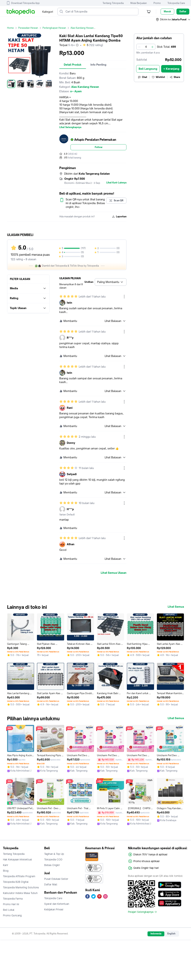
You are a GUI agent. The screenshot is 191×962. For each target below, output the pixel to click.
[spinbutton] (146, 47)
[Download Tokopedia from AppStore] (169, 894)
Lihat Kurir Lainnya (116, 182)
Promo (157, 3)
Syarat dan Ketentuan (56, 903)
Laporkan (121, 216)
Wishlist (160, 77)
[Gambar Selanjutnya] (49, 84)
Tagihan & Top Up (54, 853)
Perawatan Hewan (28, 27)
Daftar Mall (50, 884)
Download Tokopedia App (25, 3)
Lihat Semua (176, 606)
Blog (5, 870)
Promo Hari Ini (11, 904)
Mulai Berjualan (138, 3)
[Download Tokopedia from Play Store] (169, 885)
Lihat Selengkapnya (70, 127)
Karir (5, 865)
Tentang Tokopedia (113, 3)
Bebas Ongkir (52, 865)
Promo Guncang (12, 915)
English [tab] (171, 933)
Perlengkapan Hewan (54, 27)
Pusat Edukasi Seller (56, 878)
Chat (144, 77)
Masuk (167, 11)
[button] (173, 19)
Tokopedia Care (176, 3)
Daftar (182, 11)
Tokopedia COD (53, 859)
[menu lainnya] (124, 296)
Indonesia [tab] (156, 933)
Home (10, 27)
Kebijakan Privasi (53, 909)
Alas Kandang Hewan (82, 27)
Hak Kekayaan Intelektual (17, 859)
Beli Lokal (8, 909)
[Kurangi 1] (139, 47)
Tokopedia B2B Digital (16, 881)
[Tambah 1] (152, 47)
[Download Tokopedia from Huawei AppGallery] (169, 903)
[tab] (72, 65)
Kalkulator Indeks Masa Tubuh (20, 893)
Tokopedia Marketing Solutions (21, 887)
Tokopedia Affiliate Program (19, 876)
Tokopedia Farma (13, 898)
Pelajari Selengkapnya (140, 911)
